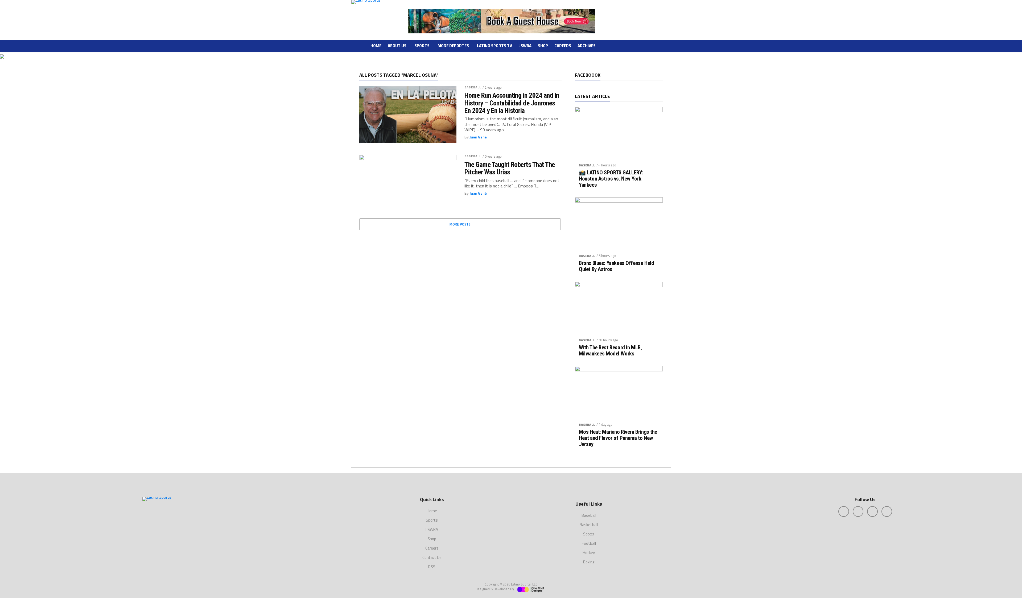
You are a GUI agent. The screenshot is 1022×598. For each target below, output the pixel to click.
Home (375, 46)
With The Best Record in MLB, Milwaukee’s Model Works (610, 351)
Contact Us (432, 557)
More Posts (460, 224)
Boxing (588, 562)
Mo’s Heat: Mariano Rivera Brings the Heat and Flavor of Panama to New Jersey (618, 438)
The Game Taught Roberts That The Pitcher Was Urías (509, 168)
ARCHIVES (587, 46)
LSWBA (524, 46)
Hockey (589, 553)
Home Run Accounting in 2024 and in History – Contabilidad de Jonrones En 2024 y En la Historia (511, 103)
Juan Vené (478, 137)
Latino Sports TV (494, 46)
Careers (562, 46)
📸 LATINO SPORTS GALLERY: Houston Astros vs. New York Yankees (611, 179)
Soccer (588, 534)
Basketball (589, 525)
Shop (543, 46)
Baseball (472, 87)
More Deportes (453, 46)
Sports (422, 46)
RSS (431, 567)
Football (589, 543)
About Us (397, 46)
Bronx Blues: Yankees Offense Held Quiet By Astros (616, 266)
